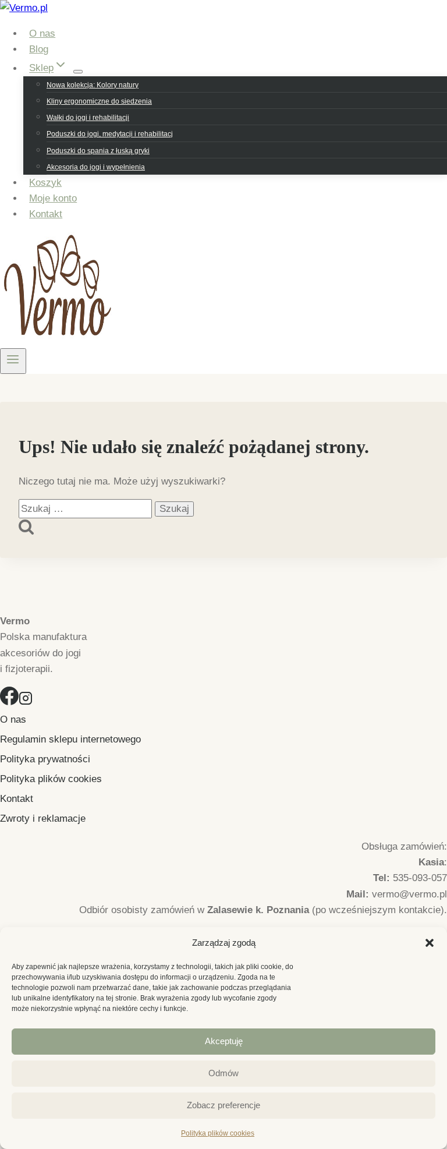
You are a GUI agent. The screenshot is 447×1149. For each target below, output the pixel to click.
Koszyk (45, 182)
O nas (42, 33)
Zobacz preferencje (223, 1105)
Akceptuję (224, 1041)
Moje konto (53, 198)
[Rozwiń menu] (13, 361)
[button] (429, 943)
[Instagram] (26, 702)
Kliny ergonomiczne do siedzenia (99, 101)
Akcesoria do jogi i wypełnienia (96, 167)
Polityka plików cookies (217, 1133)
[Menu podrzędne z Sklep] (78, 71)
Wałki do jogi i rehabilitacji (88, 118)
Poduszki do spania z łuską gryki (98, 151)
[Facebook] (9, 702)
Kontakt (45, 214)
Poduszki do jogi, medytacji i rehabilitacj (110, 134)
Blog (38, 49)
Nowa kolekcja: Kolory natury (93, 85)
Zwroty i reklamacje (43, 818)
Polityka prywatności (45, 759)
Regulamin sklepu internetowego (70, 739)
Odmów (223, 1073)
